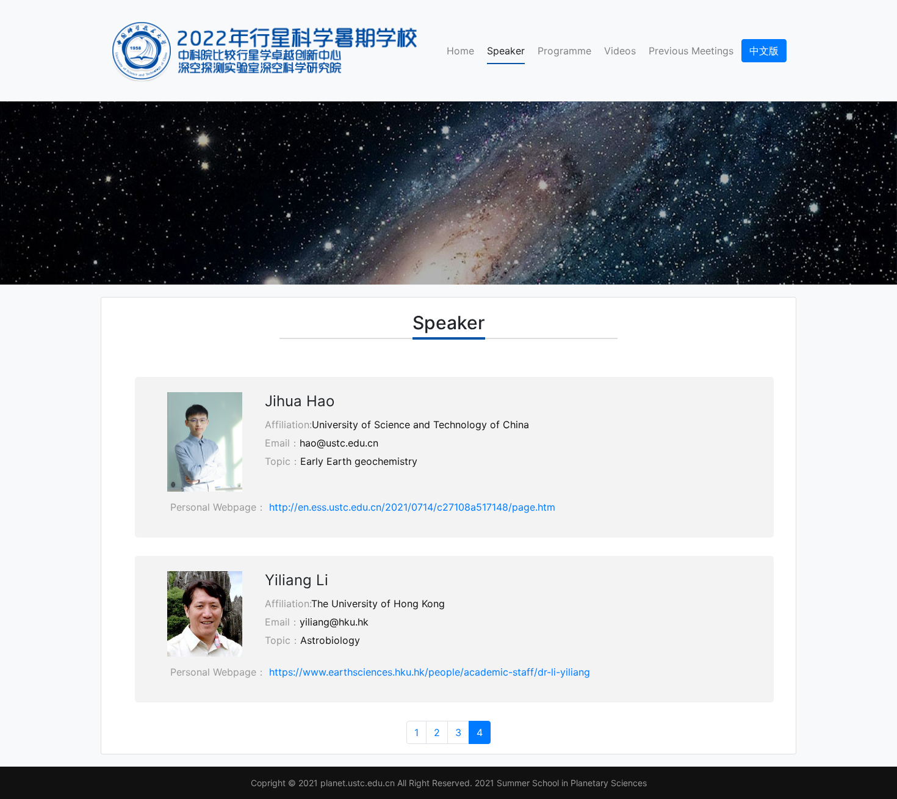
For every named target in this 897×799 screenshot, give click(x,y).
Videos (620, 51)
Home (460, 51)
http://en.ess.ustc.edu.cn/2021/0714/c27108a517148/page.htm (412, 507)
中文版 (764, 51)
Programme (564, 51)
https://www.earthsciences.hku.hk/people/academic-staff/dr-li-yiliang (429, 672)
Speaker (508, 50)
